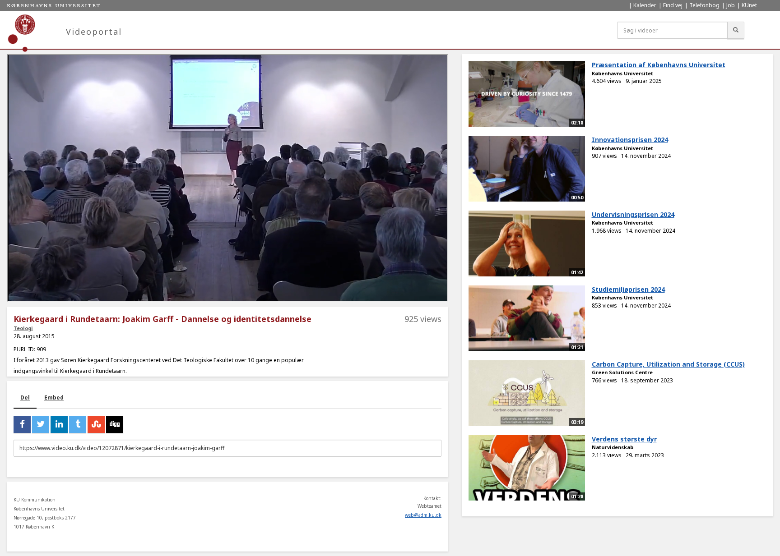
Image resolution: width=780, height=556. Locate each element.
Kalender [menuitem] (644, 5)
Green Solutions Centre (622, 372)
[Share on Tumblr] (77, 424)
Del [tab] (25, 397)
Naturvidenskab (612, 447)
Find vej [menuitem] (672, 5)
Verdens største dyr (624, 439)
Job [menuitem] (730, 5)
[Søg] (735, 30)
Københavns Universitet (622, 73)
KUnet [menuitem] (749, 5)
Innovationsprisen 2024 (630, 139)
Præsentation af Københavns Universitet (658, 64)
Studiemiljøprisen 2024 (628, 289)
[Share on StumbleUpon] (96, 424)
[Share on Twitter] (40, 424)
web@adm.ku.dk (423, 515)
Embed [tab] (54, 397)
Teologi (23, 328)
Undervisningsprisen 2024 (633, 214)
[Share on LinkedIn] (59, 424)
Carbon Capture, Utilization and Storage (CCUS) (668, 364)
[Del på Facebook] (22, 424)
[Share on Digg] (114, 424)
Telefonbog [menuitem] (704, 5)
